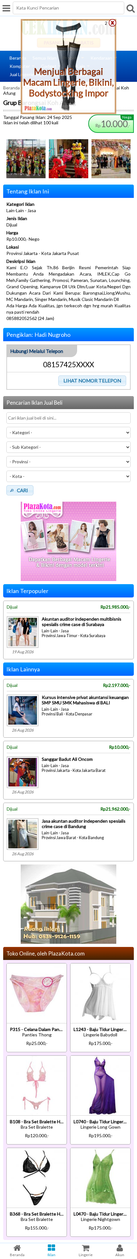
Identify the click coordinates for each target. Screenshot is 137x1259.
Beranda (18, 58)
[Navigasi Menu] (6, 8)
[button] (92, 380)
